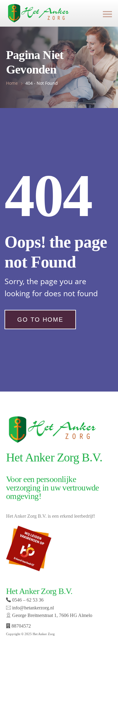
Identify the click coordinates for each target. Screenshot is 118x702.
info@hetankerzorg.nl (32, 607)
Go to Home (40, 319)
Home (12, 83)
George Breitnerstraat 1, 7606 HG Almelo (51, 615)
